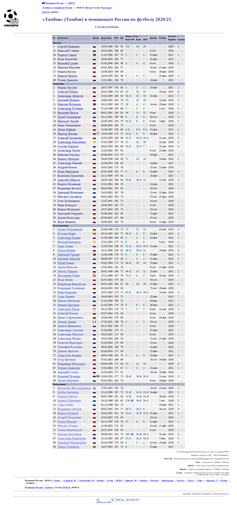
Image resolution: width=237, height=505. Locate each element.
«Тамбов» (49, 487)
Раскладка (106, 8)
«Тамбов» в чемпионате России (57, 8)
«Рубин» (100, 480)
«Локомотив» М (86, 480)
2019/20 (45, 12)
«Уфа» (200, 480)
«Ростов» (154, 480)
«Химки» (143, 480)
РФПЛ (226, 452)
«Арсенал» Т (211, 480)
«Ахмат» (180, 480)
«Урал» (190, 480)
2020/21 (71, 3)
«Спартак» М (69, 480)
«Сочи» (110, 480)
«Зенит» (57, 480)
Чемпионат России (54, 3)
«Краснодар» (167, 480)
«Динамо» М (130, 480)
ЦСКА (119, 480)
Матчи (88, 8)
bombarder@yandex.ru (220, 494)
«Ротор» (224, 480)
